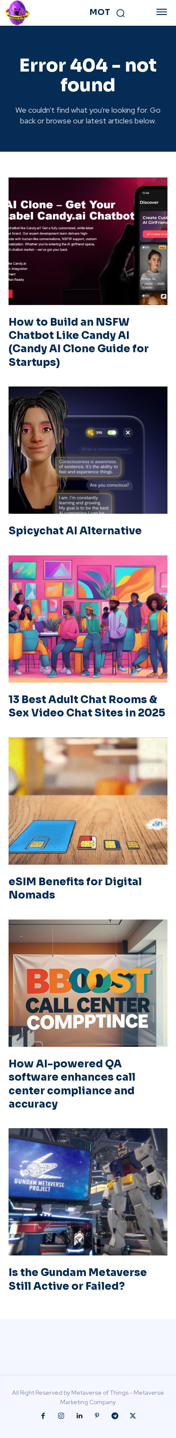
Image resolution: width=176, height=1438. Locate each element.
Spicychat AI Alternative (75, 530)
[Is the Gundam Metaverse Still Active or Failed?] (88, 1192)
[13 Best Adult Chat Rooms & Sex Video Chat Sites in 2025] (88, 619)
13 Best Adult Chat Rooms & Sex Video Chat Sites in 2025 (87, 706)
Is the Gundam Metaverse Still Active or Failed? (78, 1279)
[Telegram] (115, 1416)
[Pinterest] (97, 1416)
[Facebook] (43, 1416)
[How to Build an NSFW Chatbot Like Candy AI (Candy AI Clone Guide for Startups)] (88, 241)
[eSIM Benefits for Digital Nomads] (88, 801)
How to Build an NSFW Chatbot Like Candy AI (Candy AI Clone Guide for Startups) (79, 342)
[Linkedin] (79, 1416)
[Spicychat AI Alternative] (88, 450)
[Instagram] (61, 1416)
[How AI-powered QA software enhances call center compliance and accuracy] (88, 983)
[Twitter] (133, 1416)
